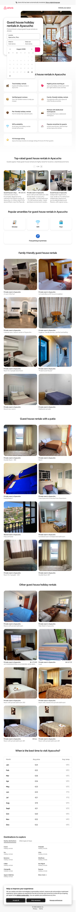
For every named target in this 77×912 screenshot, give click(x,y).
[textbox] (15, 44)
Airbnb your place (64, 8)
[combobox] (23, 37)
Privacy (35, 909)
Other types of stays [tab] (25, 841)
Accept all (16, 900)
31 (10, 76)
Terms (41, 909)
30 (32, 72)
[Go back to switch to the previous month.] (10, 49)
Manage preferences (56, 900)
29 (28, 72)
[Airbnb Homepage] (8, 8)
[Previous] (34, 166)
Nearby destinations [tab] (10, 841)
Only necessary (36, 900)
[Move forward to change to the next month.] (31, 49)
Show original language (53, 2)
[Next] (41, 166)
